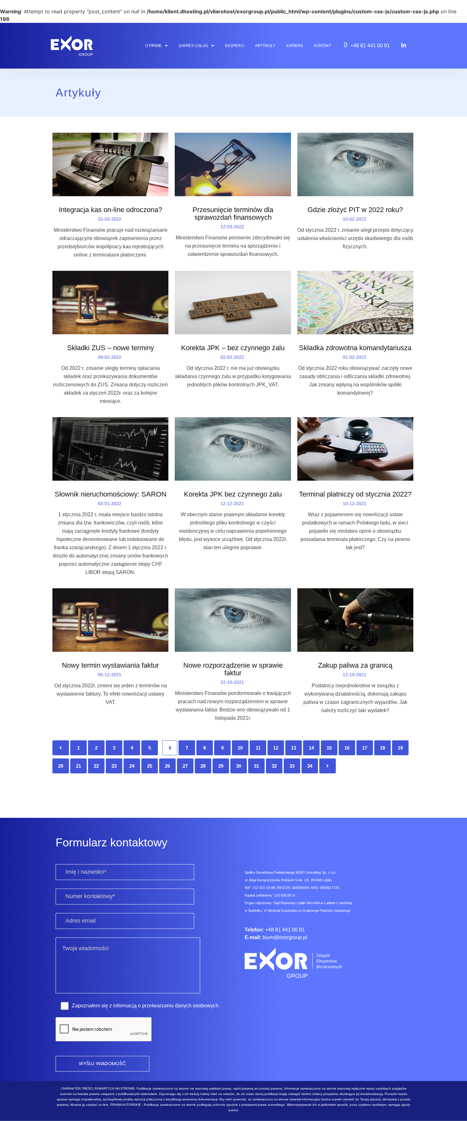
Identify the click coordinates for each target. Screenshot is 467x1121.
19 (400, 748)
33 (291, 766)
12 (275, 748)
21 (78, 766)
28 (203, 766)
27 (185, 766)
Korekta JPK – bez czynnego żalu (233, 348)
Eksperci (234, 45)
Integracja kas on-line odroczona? (110, 210)
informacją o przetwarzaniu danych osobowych (166, 1005)
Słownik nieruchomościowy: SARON (110, 494)
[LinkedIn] (404, 45)
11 (258, 748)
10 (240, 748)
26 (167, 766)
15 (329, 748)
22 (96, 766)
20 (60, 766)
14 (311, 748)
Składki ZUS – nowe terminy (110, 348)
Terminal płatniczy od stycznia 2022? (355, 494)
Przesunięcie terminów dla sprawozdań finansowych (233, 213)
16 (346, 748)
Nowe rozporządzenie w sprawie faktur (233, 669)
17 (364, 748)
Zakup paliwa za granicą (355, 665)
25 (149, 766)
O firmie (153, 45)
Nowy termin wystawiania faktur (110, 665)
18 (382, 748)
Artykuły (265, 45)
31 (256, 766)
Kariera (294, 45)
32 (274, 766)
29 (220, 766)
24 (131, 766)
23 (114, 766)
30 (238, 766)
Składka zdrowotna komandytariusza (355, 348)
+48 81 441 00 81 (370, 45)
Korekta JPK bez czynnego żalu (233, 494)
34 (309, 766)
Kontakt (322, 45)
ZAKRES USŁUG (193, 45)
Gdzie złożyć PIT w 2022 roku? (355, 210)
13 (293, 748)
